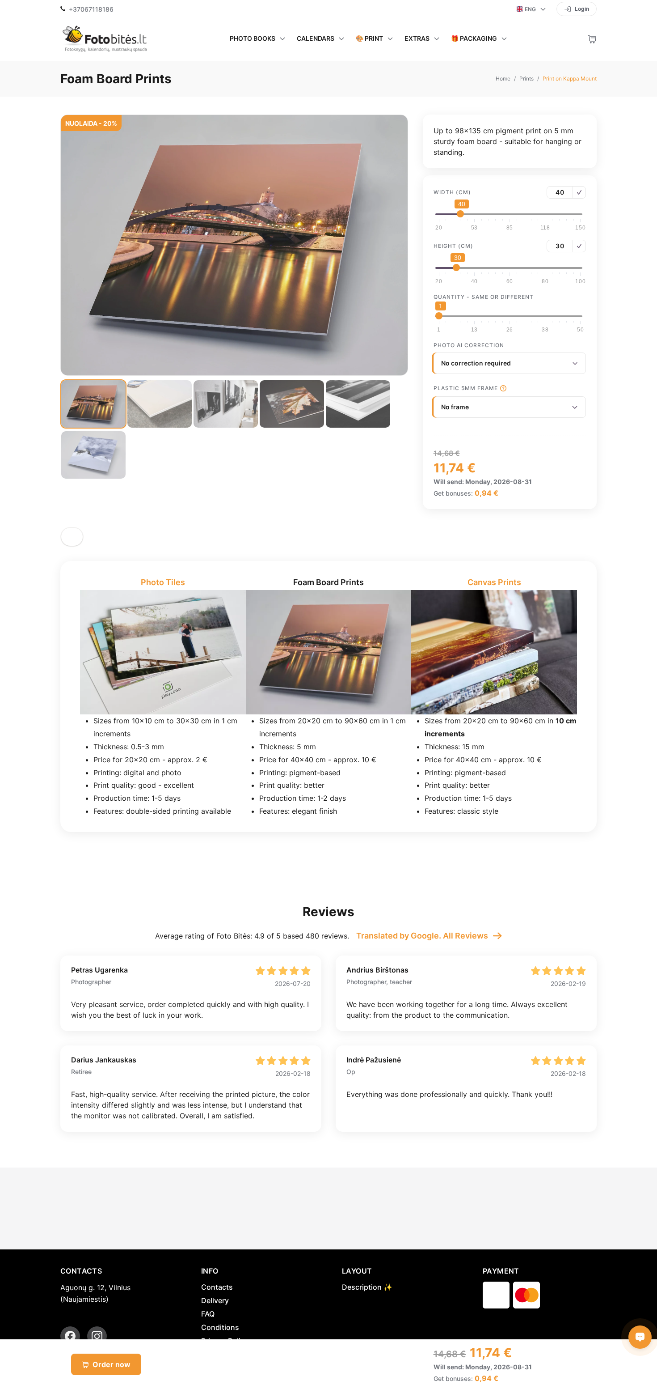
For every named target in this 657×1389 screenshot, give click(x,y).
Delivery (215, 1300)
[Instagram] (97, 1336)
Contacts (217, 1287)
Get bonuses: (453, 1378)
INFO (210, 1270)
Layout (357, 1270)
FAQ (208, 1313)
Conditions (220, 1327)
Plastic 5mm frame (466, 388)
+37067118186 (91, 9)
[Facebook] (70, 1336)
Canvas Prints (494, 582)
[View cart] (592, 38)
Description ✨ (367, 1287)
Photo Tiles (163, 582)
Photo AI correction (469, 345)
